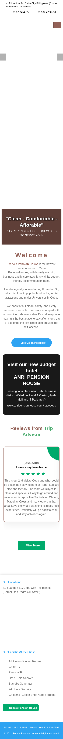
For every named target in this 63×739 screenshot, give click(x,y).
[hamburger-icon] (57, 25)
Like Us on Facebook (33, 342)
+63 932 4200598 (46, 12)
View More (33, 545)
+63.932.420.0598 (49, 727)
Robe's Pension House (23, 707)
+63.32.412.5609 (17, 727)
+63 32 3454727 (20, 12)
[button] (3, 57)
